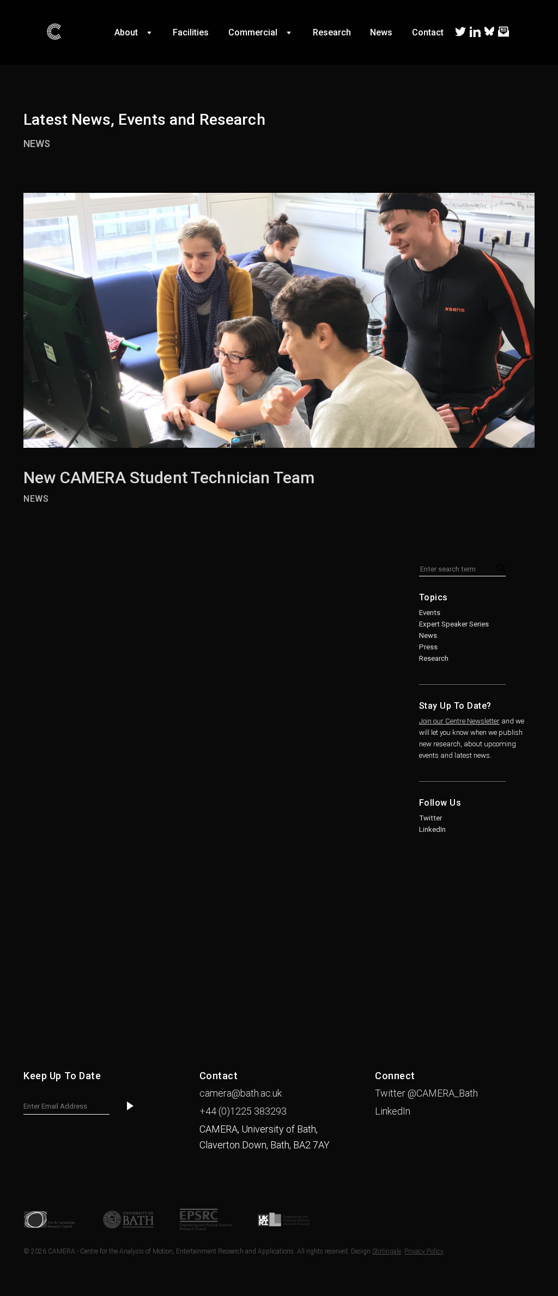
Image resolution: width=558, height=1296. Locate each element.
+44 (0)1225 (243, 1111)
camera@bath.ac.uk (240, 1093)
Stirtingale (386, 1251)
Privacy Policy (424, 1251)
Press (428, 647)
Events (429, 613)
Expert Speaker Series (454, 624)
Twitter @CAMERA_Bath (426, 1093)
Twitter (430, 818)
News (36, 143)
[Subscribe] (130, 1107)
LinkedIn (432, 829)
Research (433, 658)
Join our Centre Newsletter (459, 721)
